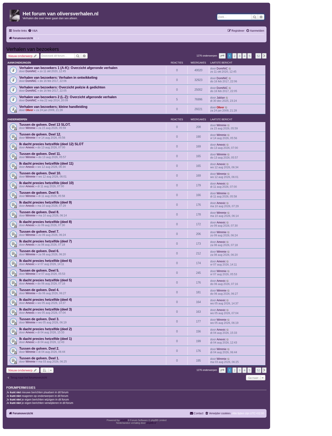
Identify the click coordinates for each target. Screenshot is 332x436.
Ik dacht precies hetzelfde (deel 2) (45, 329)
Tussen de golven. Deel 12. (40, 134)
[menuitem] (32, 31)
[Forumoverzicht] (15, 14)
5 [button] (249, 56)
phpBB (124, 420)
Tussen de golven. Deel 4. (39, 290)
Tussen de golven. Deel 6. (39, 251)
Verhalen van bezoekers (32, 49)
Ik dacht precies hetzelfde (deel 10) (46, 183)
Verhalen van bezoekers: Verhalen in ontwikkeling (58, 77)
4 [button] (244, 56)
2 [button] (234, 56)
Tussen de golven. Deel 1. (39, 358)
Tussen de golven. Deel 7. (39, 231)
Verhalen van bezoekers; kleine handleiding (53, 107)
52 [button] (258, 56)
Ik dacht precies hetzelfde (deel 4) (45, 299)
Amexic (30, 147)
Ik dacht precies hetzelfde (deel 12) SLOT (51, 144)
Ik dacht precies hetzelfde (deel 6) (45, 261)
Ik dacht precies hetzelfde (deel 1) (45, 339)
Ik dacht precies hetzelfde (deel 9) (45, 202)
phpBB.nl (151, 423)
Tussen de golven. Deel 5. (39, 270)
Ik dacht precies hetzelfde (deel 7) (45, 241)
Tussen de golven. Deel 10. (40, 173)
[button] (222, 56)
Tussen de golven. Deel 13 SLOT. (44, 124)
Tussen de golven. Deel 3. (39, 319)
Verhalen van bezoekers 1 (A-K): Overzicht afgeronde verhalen (68, 68)
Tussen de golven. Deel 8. (39, 212)
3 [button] (239, 56)
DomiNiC (31, 71)
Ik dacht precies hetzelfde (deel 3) (45, 309)
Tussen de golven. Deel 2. (39, 348)
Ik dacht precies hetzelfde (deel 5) (45, 280)
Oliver (29, 110)
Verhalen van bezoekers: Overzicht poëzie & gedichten (62, 87)
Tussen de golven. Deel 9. (39, 192)
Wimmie (30, 128)
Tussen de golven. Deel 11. (40, 154)
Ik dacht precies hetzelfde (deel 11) (46, 163)
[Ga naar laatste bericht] (230, 68)
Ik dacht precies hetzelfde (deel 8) (45, 222)
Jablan (221, 97)
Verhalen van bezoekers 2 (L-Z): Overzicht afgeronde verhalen (68, 97)
